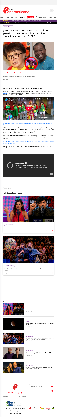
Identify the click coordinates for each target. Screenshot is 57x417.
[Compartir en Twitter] (11, 72)
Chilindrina (6, 93)
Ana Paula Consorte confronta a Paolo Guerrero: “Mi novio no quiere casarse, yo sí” (39, 368)
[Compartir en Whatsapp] (4, 72)
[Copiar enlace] (21, 72)
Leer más (49, 231)
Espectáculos (8, 26)
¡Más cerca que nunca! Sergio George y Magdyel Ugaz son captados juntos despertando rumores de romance (40, 353)
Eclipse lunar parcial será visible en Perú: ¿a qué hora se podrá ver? (40, 324)
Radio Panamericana (36, 386)
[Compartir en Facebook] (7, 72)
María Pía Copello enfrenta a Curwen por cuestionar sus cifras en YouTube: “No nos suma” (27, 228)
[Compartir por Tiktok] (14, 72)
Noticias (33, 391)
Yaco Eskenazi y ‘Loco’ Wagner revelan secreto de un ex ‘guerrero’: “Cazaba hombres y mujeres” (39, 339)
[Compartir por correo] (17, 72)
